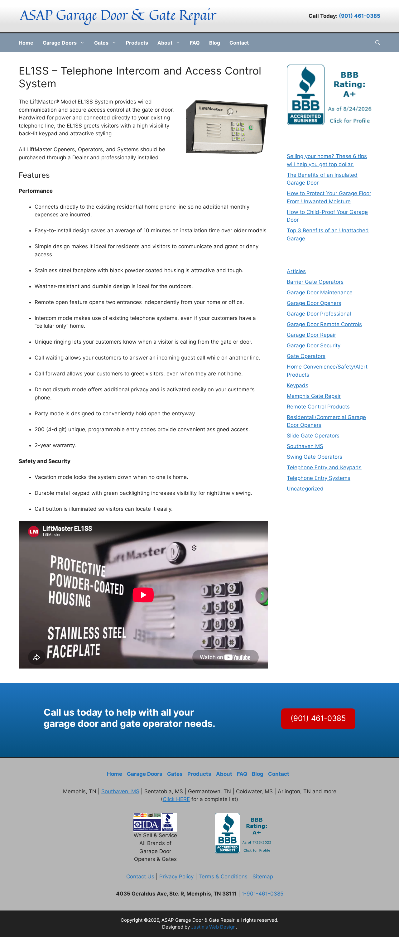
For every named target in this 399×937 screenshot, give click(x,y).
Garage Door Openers (314, 303)
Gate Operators (306, 356)
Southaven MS (305, 446)
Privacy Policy (176, 876)
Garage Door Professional (319, 314)
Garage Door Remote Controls (324, 324)
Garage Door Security (313, 345)
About (164, 43)
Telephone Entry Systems (318, 478)
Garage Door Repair (311, 335)
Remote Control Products (318, 406)
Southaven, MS (120, 791)
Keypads (297, 385)
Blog (214, 43)
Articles (296, 271)
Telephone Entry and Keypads (324, 467)
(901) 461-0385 (359, 16)
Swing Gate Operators (314, 457)
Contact (239, 43)
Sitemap (262, 876)
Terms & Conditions (223, 876)
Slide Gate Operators (313, 435)
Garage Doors (60, 43)
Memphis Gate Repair (314, 396)
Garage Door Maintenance (320, 292)
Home (26, 43)
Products (137, 43)
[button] (378, 42)
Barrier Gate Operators (315, 282)
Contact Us (140, 876)
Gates (101, 43)
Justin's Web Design (213, 927)
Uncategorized (305, 488)
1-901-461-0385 (262, 894)
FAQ (195, 43)
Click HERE (176, 799)
